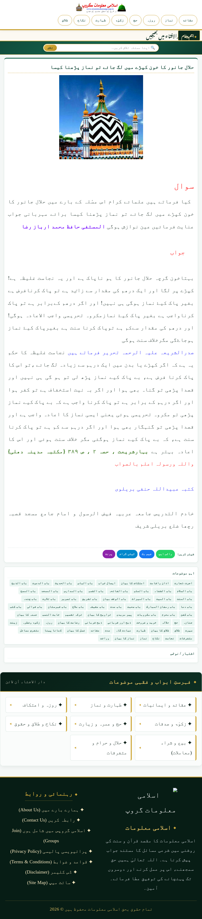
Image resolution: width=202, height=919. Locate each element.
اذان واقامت (159, 583)
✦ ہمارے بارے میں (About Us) (51, 809)
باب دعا (187, 606)
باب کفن (187, 614)
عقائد (188, 20)
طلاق (65, 20)
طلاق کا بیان (160, 630)
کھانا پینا (53, 630)
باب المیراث (141, 598)
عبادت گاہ (123, 630)
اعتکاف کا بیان (133, 583)
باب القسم (96, 590)
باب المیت (164, 598)
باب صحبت (134, 606)
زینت (13, 622)
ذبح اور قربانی (119, 622)
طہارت (100, 20)
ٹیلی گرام (127, 553)
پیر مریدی (124, 614)
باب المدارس (73, 590)
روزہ (151, 20)
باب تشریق (90, 598)
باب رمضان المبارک (160, 606)
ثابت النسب (51, 614)
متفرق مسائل (29, 630)
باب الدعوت (41, 583)
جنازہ (188, 622)
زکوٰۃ (119, 20)
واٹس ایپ (165, 553)
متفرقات (186, 638)
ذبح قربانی (93, 622)
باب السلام (185, 590)
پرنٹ (109, 553)
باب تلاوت (49, 598)
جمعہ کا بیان (27, 614)
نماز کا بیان (125, 638)
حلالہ (165, 622)
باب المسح (28, 590)
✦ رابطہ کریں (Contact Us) (51, 820)
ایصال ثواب (107, 583)
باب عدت (116, 606)
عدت (107, 630)
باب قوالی (35, 606)
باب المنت (185, 598)
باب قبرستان (57, 606)
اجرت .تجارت (183, 583)
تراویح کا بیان (99, 614)
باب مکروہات (146, 614)
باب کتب (16, 606)
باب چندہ (30, 598)
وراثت (104, 638)
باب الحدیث (63, 583)
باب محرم (168, 614)
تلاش (50, 48)
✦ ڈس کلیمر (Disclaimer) (51, 872)
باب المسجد (50, 590)
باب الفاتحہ (118, 590)
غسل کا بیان (76, 630)
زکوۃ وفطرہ (31, 622)
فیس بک (147, 553)
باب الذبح (19, 583)
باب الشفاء (163, 590)
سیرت (189, 630)
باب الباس (85, 583)
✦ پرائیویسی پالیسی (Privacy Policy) (51, 851)
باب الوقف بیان (115, 598)
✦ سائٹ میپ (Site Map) (51, 882)
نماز (169, 20)
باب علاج (78, 606)
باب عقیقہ (97, 606)
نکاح (82, 20)
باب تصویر (69, 598)
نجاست (169, 638)
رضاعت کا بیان (69, 622)
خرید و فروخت (146, 622)
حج (135, 20)
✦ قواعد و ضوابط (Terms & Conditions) (51, 861)
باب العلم (141, 590)
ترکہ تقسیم (73, 614)
